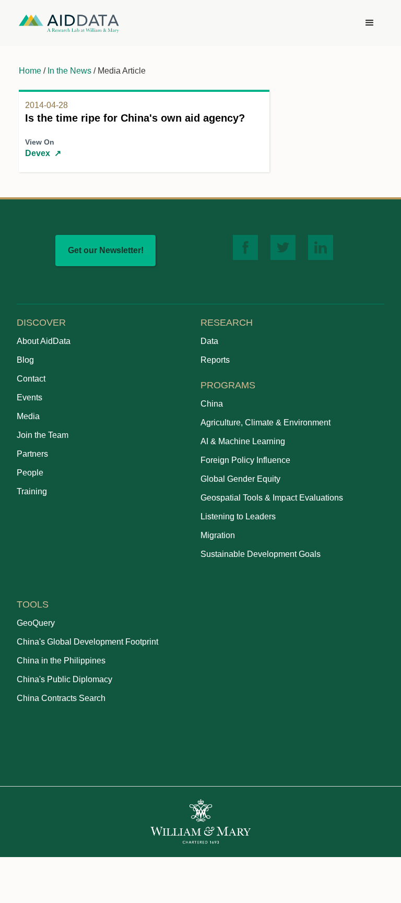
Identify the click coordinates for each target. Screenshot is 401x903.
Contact (31, 378)
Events (29, 397)
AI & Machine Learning (242, 441)
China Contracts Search (61, 698)
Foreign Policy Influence (245, 460)
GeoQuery (36, 623)
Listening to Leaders (238, 516)
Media (28, 416)
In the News (69, 70)
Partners (32, 453)
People (30, 472)
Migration (217, 535)
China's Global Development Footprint (87, 641)
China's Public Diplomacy (64, 679)
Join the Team (42, 435)
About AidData (43, 341)
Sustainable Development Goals (260, 554)
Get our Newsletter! (106, 250)
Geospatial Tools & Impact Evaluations (271, 497)
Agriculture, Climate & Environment (265, 422)
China (211, 403)
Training (32, 491)
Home (30, 70)
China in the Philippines (61, 660)
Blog (25, 359)
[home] (69, 23)
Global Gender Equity (240, 478)
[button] (369, 22)
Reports (215, 359)
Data (209, 341)
